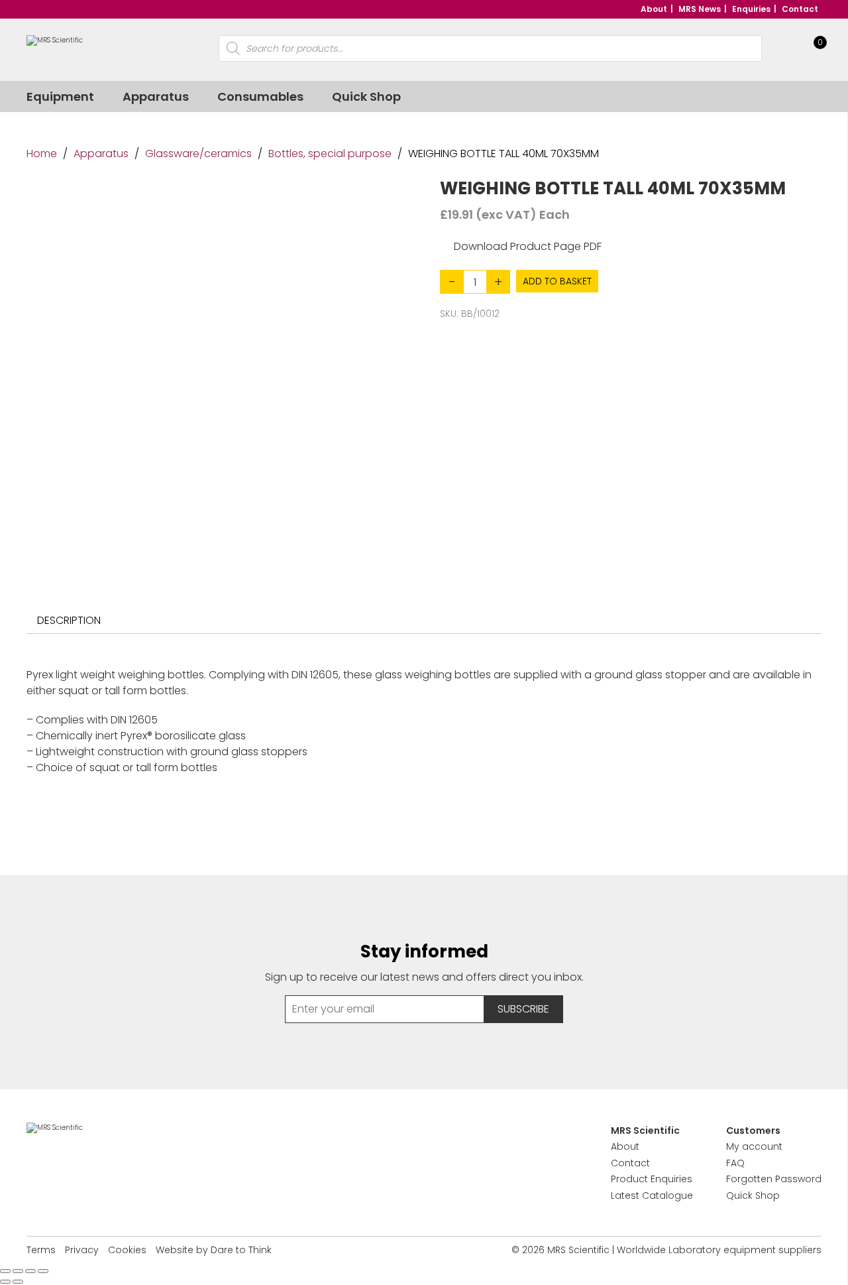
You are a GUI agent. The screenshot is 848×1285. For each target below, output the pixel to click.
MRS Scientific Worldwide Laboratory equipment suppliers (684, 1249)
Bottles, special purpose (330, 153)
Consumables (260, 96)
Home (41, 153)
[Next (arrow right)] (18, 1282)
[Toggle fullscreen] (18, 1271)
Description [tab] (69, 620)
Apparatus (156, 96)
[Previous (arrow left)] (5, 1282)
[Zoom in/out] (5, 1271)
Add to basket (557, 281)
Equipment (60, 96)
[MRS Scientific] (54, 49)
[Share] (30, 1271)
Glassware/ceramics (198, 153)
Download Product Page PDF (528, 246)
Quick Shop (366, 96)
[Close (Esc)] (43, 1271)
